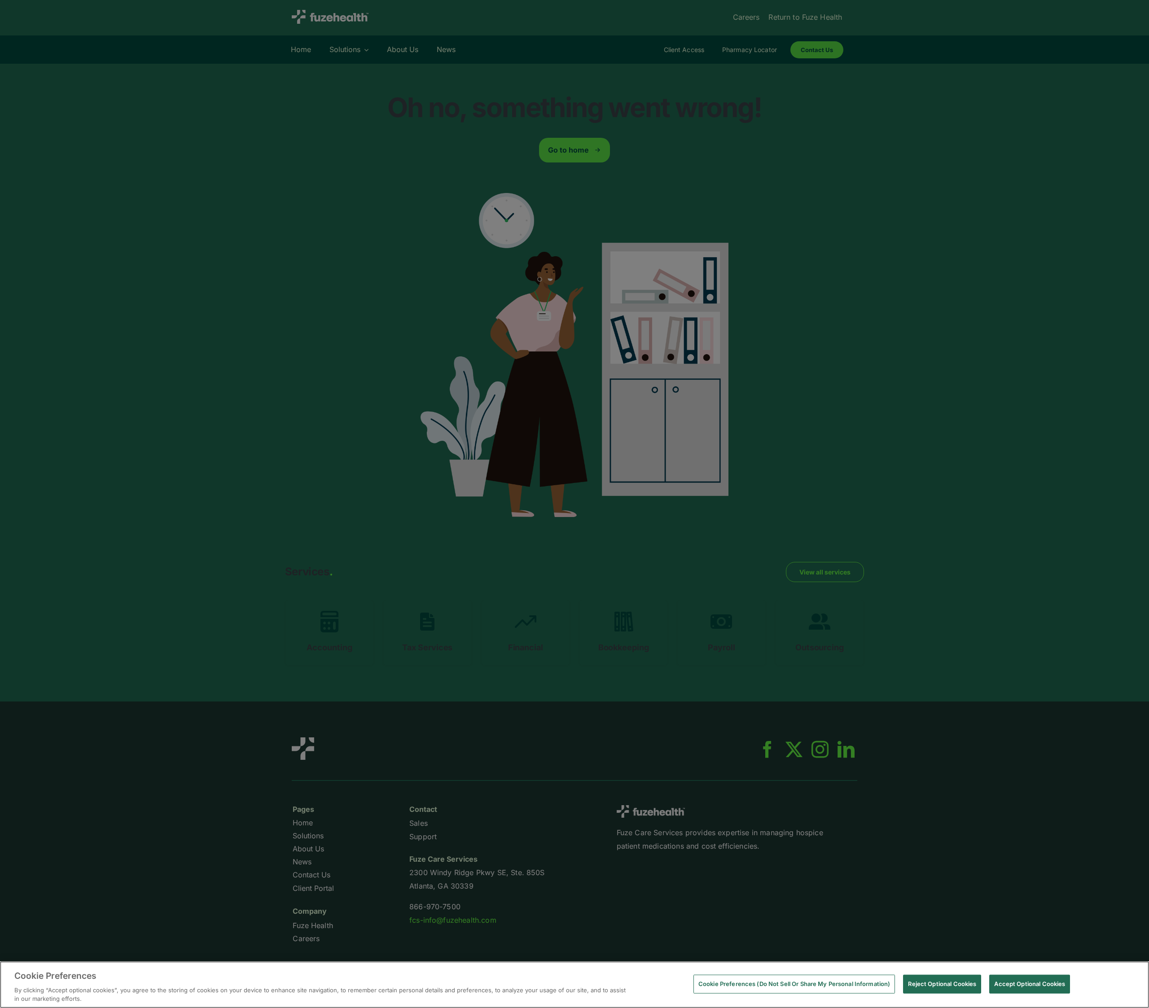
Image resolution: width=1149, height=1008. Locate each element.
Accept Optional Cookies (1029, 983)
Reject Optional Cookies (942, 983)
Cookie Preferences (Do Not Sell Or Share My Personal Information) (794, 983)
